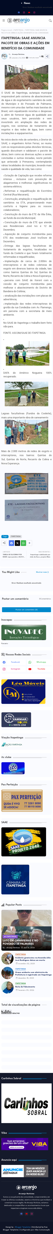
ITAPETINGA (18, 30)
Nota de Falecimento (25, 987)
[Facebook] (11, 543)
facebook (15, 662)
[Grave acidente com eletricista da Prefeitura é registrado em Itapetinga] (7, 973)
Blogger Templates (23, 1227)
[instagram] (24, 12)
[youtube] (29, 12)
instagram (15, 669)
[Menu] (3, 20)
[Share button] (29, 543)
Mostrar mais (41, 572)
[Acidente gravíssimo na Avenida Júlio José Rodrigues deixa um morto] (7, 958)
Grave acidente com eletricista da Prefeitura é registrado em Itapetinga (33, 973)
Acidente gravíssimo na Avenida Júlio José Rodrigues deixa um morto (33, 959)
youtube (41, 669)
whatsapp (41, 662)
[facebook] (19, 12)
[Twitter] (17, 543)
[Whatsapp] (23, 543)
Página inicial (6, 30)
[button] (50, 20)
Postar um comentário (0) (27, 610)
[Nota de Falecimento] (7, 987)
